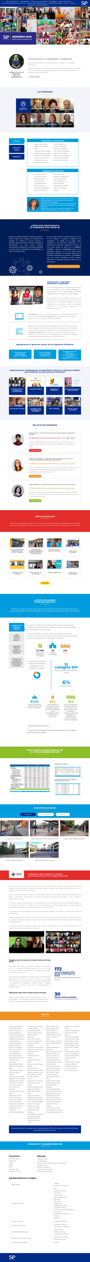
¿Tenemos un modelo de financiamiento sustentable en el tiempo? (16, 662)
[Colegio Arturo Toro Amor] (14, 830)
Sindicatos (16, 157)
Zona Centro (46, 814)
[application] (51, 438)
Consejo (17, 141)
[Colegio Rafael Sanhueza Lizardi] (44, 852)
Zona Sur (62, 814)
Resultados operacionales (37, 3)
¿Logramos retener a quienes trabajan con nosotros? (16, 649)
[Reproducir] (30, 438)
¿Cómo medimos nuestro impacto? (16, 637)
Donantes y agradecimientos (38, 5)
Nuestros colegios (55, 3)
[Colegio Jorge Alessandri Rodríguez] (74, 830)
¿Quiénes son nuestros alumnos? (17, 627)
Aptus (66, 3)
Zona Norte (28, 814)
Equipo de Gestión (16, 149)
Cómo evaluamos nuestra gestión (13, 3)
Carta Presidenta (11, 1)
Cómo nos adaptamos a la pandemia (44, 1)
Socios (72, 3)
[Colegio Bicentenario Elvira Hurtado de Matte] (44, 830)
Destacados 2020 (65, 1)
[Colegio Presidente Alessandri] (14, 852)
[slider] (71, 438)
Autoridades (24, 1)
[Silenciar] (68, 438)
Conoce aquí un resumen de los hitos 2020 (63, 266)
